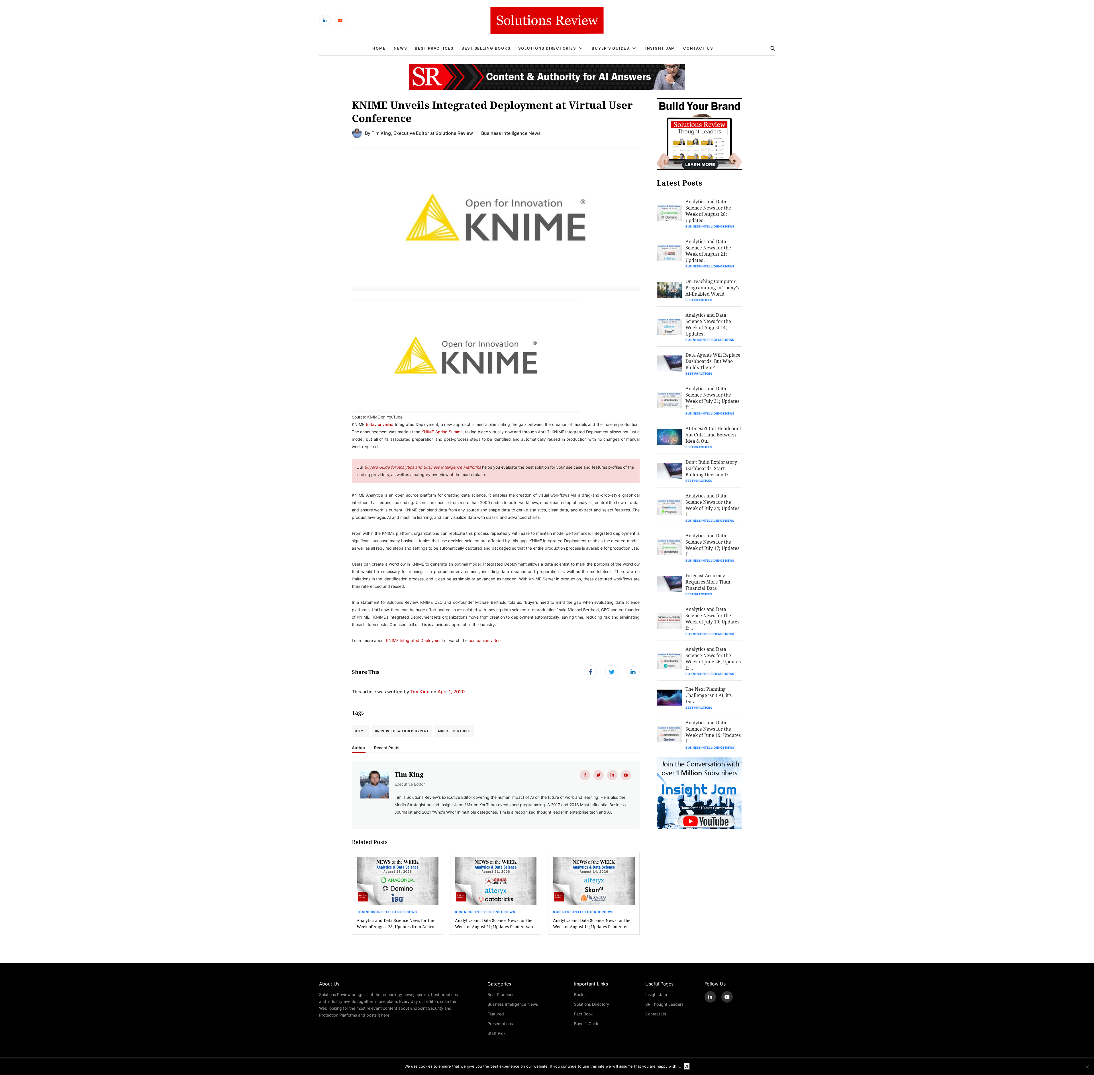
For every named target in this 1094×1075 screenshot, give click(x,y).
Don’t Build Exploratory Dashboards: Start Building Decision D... (711, 468)
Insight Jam (660, 48)
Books (579, 994)
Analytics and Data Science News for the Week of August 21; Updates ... (708, 250)
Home (379, 48)
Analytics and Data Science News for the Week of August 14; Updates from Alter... (592, 923)
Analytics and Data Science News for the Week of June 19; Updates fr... (713, 732)
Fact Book (583, 1014)
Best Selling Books (486, 48)
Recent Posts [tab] (386, 747)
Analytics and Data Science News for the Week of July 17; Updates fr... (712, 545)
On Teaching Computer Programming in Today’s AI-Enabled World (712, 287)
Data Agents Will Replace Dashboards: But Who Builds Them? (712, 361)
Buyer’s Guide (586, 1023)
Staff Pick (496, 1033)
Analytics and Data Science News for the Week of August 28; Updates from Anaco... (397, 923)
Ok (686, 1066)
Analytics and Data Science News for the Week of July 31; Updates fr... (712, 397)
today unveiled (380, 424)
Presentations (500, 1023)
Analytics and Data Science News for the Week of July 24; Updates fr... (712, 505)
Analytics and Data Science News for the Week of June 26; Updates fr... (713, 658)
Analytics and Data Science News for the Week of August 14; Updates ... (708, 324)
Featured (495, 1014)
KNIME (360, 731)
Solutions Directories (547, 48)
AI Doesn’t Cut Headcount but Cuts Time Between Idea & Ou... (713, 434)
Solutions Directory (591, 1004)
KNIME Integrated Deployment (414, 640)
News (400, 48)
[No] (1087, 1067)
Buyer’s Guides (610, 48)
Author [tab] (359, 747)
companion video (485, 640)
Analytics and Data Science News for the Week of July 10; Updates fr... (712, 618)
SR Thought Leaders (664, 1004)
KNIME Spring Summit (441, 431)
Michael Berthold (454, 731)
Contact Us (698, 48)
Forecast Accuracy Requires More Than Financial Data (707, 581)
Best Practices (434, 48)
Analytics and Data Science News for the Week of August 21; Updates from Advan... (495, 923)
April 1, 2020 (451, 691)
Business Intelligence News (511, 133)
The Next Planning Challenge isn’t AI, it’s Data (708, 695)
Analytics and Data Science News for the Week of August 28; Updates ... (708, 210)
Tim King (381, 133)
